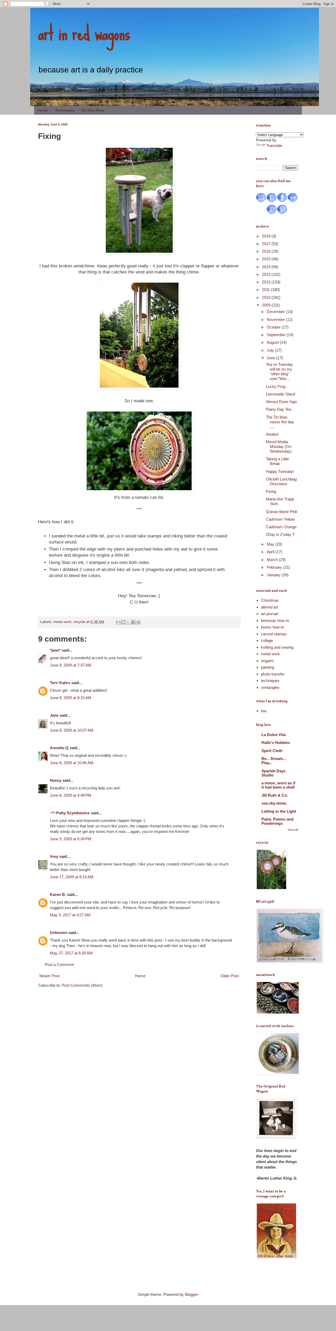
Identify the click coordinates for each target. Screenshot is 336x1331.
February (275, 567)
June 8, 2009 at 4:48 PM (70, 795)
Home (43, 110)
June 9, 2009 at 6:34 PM (70, 839)
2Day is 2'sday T (280, 534)
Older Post (229, 976)
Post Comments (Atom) (82, 985)
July (271, 350)
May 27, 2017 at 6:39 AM (71, 953)
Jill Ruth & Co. (274, 795)
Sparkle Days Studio (273, 773)
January (274, 575)
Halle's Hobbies (275, 742)
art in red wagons (84, 33)
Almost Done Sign (281, 401)
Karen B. (58, 894)
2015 (266, 259)
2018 (266, 236)
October (274, 327)
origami (267, 660)
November (276, 319)
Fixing (271, 491)
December (276, 311)
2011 (266, 289)
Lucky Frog (275, 386)
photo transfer (273, 674)
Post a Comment (59, 964)
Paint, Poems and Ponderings (277, 821)
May (271, 544)
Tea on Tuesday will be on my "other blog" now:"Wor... (279, 371)
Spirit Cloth (271, 750)
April (271, 552)
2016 (266, 251)
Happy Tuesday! (280, 471)
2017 (266, 243)
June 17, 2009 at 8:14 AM (71, 877)
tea (263, 711)
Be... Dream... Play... (273, 760)
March (273, 559)
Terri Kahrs (60, 682)
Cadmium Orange (281, 527)
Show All (292, 829)
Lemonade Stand (280, 394)
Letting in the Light (278, 811)
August (273, 342)
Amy (54, 856)
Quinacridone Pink (281, 511)
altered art (269, 607)
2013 (266, 274)
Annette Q (59, 748)
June (271, 358)
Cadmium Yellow (280, 519)
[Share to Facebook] (133, 622)
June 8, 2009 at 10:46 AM (71, 762)
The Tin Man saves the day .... (280, 422)
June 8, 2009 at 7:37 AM (70, 665)
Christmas (270, 600)
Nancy (55, 780)
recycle (79, 622)
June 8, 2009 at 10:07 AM (71, 730)
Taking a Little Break (277, 461)
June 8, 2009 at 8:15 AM (70, 697)
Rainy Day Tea (278, 409)
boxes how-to (272, 627)
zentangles (270, 687)
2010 (266, 297)
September (277, 334)
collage (267, 640)
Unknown (58, 932)
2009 (266, 305)
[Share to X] (128, 622)
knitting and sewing (277, 647)
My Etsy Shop (92, 110)
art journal (269, 613)
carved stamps (274, 634)
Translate (274, 145)
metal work (62, 622)
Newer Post (49, 976)
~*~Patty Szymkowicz (70, 813)
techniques (270, 680)
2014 (266, 267)
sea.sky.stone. (274, 803)
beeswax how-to (275, 620)
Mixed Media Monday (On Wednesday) (279, 446)
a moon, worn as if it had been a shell (278, 785)
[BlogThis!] (123, 622)
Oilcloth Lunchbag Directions (281, 481)
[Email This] (118, 622)
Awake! (272, 434)
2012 (266, 282)
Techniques (64, 110)
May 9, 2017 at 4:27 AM (70, 915)
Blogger (191, 1294)
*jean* (55, 650)
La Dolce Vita (273, 734)
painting (267, 667)
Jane (54, 715)
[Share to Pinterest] (138, 622)
